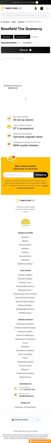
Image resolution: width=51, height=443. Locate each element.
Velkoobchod (24, 377)
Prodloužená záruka (25, 373)
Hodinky (25, 237)
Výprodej (25, 260)
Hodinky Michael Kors (25, 286)
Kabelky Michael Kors (25, 309)
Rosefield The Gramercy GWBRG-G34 (13, 87)
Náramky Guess (25, 290)
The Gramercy (21, 37)
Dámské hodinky (25, 278)
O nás (25, 343)
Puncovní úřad (25, 365)
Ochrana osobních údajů (25, 327)
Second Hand (25, 256)
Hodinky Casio (25, 282)
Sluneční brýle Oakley (25, 301)
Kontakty (25, 346)
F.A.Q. (25, 358)
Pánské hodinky (25, 274)
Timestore (6, 22)
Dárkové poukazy (25, 263)
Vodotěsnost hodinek (25, 350)
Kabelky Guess (25, 312)
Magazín (25, 369)
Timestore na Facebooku (25, 407)
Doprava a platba (25, 331)
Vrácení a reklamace (25, 335)
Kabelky (25, 248)
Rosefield (21, 22)
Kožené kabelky (25, 305)
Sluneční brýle (25, 244)
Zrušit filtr (34, 37)
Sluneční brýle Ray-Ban (25, 297)
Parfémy (24, 252)
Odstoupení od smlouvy (25, 339)
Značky (14, 22)
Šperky (25, 241)
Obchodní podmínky (25, 324)
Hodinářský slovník (25, 362)
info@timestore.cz (26, 395)
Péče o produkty (25, 354)
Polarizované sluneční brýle (25, 293)
